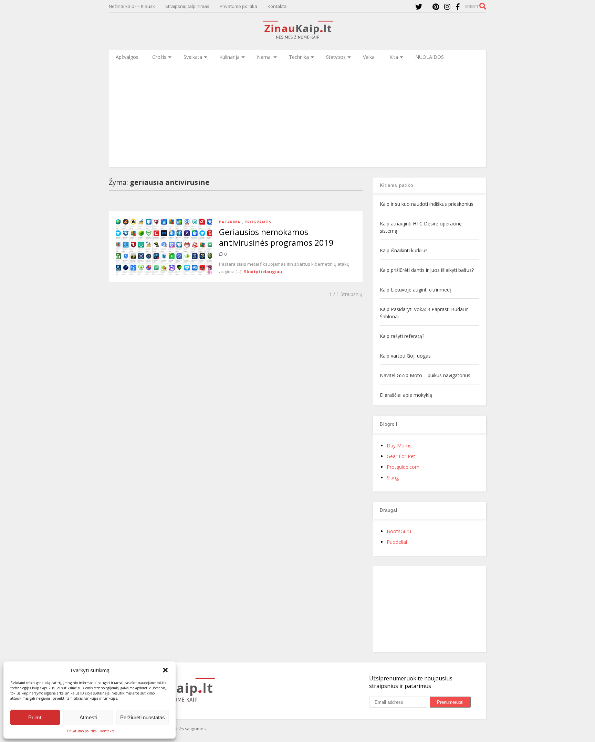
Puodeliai (397, 542)
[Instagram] (447, 7)
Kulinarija (229, 57)
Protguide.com (403, 467)
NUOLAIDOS (429, 57)
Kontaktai (108, 731)
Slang (393, 477)
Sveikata (193, 57)
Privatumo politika (82, 731)
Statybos (336, 57)
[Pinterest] (435, 7)
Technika (299, 57)
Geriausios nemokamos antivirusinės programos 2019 (276, 237)
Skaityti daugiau (263, 271)
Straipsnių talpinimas (187, 6)
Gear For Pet (401, 456)
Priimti (35, 717)
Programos (257, 222)
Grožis (159, 57)
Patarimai (230, 222)
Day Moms (399, 445)
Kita (393, 57)
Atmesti (88, 717)
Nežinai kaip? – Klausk (132, 6)
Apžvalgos (127, 57)
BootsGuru (399, 531)
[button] (165, 670)
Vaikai (369, 57)
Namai (264, 57)
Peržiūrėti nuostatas (142, 717)
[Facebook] (458, 7)
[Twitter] (418, 7)
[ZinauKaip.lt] (297, 37)
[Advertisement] (297, 115)
